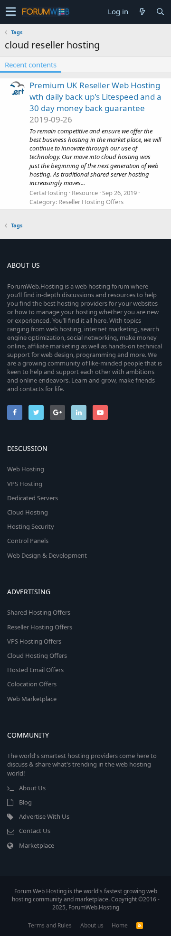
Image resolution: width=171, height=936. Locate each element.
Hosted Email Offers (35, 669)
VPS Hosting (24, 483)
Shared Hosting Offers (38, 612)
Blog (25, 802)
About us (92, 925)
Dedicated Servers (32, 498)
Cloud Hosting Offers (37, 655)
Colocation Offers (32, 684)
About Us (32, 788)
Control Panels (27, 540)
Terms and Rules (50, 925)
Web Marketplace (32, 698)
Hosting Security (30, 526)
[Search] (160, 11)
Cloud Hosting (27, 512)
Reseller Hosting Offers (91, 201)
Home (120, 925)
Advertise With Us (44, 816)
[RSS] (139, 925)
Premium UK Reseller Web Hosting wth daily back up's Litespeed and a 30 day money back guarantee (95, 96)
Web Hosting (25, 469)
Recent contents (31, 64)
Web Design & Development (47, 555)
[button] (10, 12)
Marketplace (36, 845)
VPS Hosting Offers (34, 641)
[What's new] (142, 11)
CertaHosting (48, 192)
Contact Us (34, 830)
